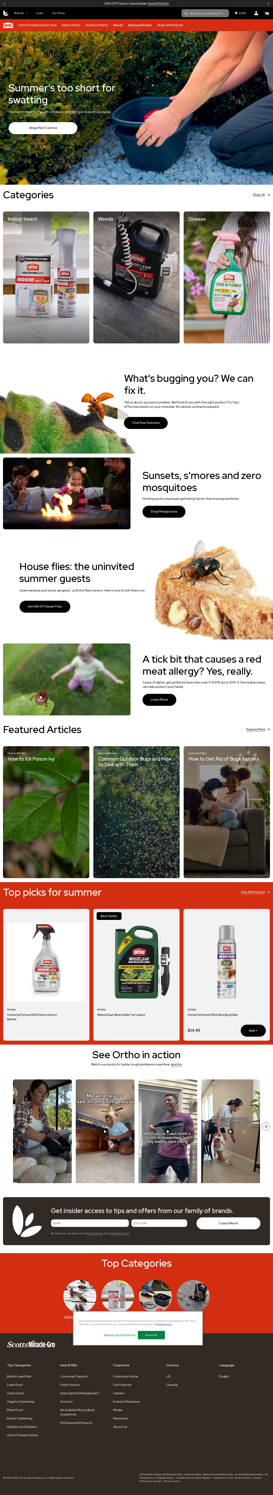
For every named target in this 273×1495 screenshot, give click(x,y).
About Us (120, 1427)
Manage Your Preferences (120, 1334)
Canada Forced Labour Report (193, 1477)
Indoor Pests (71, 25)
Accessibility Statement (248, 1474)
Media (117, 1410)
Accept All (151, 1334)
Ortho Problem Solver (22, 1435)
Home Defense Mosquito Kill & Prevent (210, 1017)
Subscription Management (79, 1393)
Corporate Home (125, 1376)
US (168, 1376)
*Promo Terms (171, 1481)
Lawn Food (15, 1385)
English (224, 1376)
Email (56, 1223)
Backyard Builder (140, 25)
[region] (138, 1328)
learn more (159, 699)
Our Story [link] (58, 13)
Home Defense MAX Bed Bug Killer (32, 1015)
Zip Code (140, 1223)
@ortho (176, 1064)
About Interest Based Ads (218, 1474)
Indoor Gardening (19, 1418)
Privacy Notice (95, 1233)
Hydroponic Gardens (22, 1427)
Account (66, 1401)
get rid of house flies (45, 606)
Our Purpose (122, 1385)
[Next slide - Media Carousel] (266, 1127)
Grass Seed (15, 1393)
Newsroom (121, 1418)
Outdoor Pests (97, 25)
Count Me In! (228, 1223)
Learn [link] (40, 13)
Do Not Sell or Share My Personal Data (161, 1474)
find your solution (146, 423)
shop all (259, 194)
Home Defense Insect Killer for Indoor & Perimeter (119, 1017)
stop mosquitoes (164, 511)
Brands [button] (19, 13)
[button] (4, 3)
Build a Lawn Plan (19, 1376)
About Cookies (192, 1474)
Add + (68, 1030)
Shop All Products (170, 25)
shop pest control (43, 128)
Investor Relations (126, 1401)
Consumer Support (74, 1376)
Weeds (118, 25)
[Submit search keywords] (186, 14)
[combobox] (205, 13)
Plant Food (15, 1410)
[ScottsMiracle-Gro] (6, 13)
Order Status (70, 1385)
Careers (119, 1393)
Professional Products (76, 1423)
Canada (172, 1385)
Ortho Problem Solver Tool (37, 25)
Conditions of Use (119, 1233)
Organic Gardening (20, 1401)
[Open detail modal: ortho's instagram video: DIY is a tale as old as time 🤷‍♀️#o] (230, 1131)
